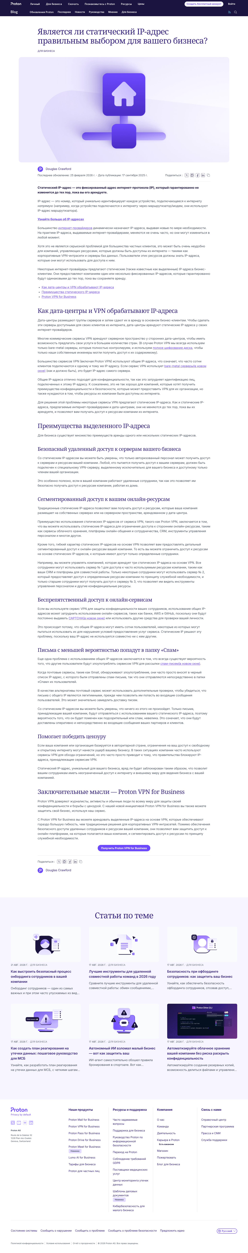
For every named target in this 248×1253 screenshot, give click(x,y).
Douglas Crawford (58, 169)
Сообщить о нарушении (56, 1230)
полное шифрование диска (172, 348)
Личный (35, 4)
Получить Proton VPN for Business (124, 848)
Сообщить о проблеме (90, 1230)
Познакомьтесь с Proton (100, 4)
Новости (80, 12)
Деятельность (166, 1133)
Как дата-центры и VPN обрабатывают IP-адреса (78, 287)
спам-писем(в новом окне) (180, 663)
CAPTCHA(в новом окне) (87, 618)
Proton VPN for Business (59, 297)
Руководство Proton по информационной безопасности (128, 1141)
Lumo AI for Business (82, 1157)
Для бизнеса (54, 4)
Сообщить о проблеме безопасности (132, 1230)
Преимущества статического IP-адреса (71, 292)
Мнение (113, 12)
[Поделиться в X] (187, 175)
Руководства (96, 12)
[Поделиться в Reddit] (192, 175)
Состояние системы (24, 1230)
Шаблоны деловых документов (125, 1193)
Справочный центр (213, 1119)
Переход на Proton (125, 1152)
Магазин (162, 1150)
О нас (160, 1119)
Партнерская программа (217, 1126)
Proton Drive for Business (85, 1140)
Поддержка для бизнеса (129, 1130)
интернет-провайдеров (75, 228)
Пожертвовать (166, 1157)
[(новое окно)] (13, 1123)
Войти (231, 4)
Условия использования (58, 1243)
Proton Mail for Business (84, 1119)
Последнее (64, 12)
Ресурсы (126, 4)
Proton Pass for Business (84, 1133)
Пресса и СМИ (211, 1133)
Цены (141, 4)
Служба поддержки (214, 1140)
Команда (163, 1126)
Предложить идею (172, 1230)
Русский (227, 1231)
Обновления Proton (42, 12)
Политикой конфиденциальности (27, 1243)
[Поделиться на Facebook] (198, 175)
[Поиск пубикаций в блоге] (235, 12)
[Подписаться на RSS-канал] (229, 12)
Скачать (73, 4)
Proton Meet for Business (85, 1146)
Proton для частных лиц (84, 1171)
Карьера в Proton (168, 1140)
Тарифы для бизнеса (82, 1164)
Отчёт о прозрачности (84, 1243)
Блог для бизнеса (168, 1164)
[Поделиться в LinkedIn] (203, 175)
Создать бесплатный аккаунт (204, 4)
